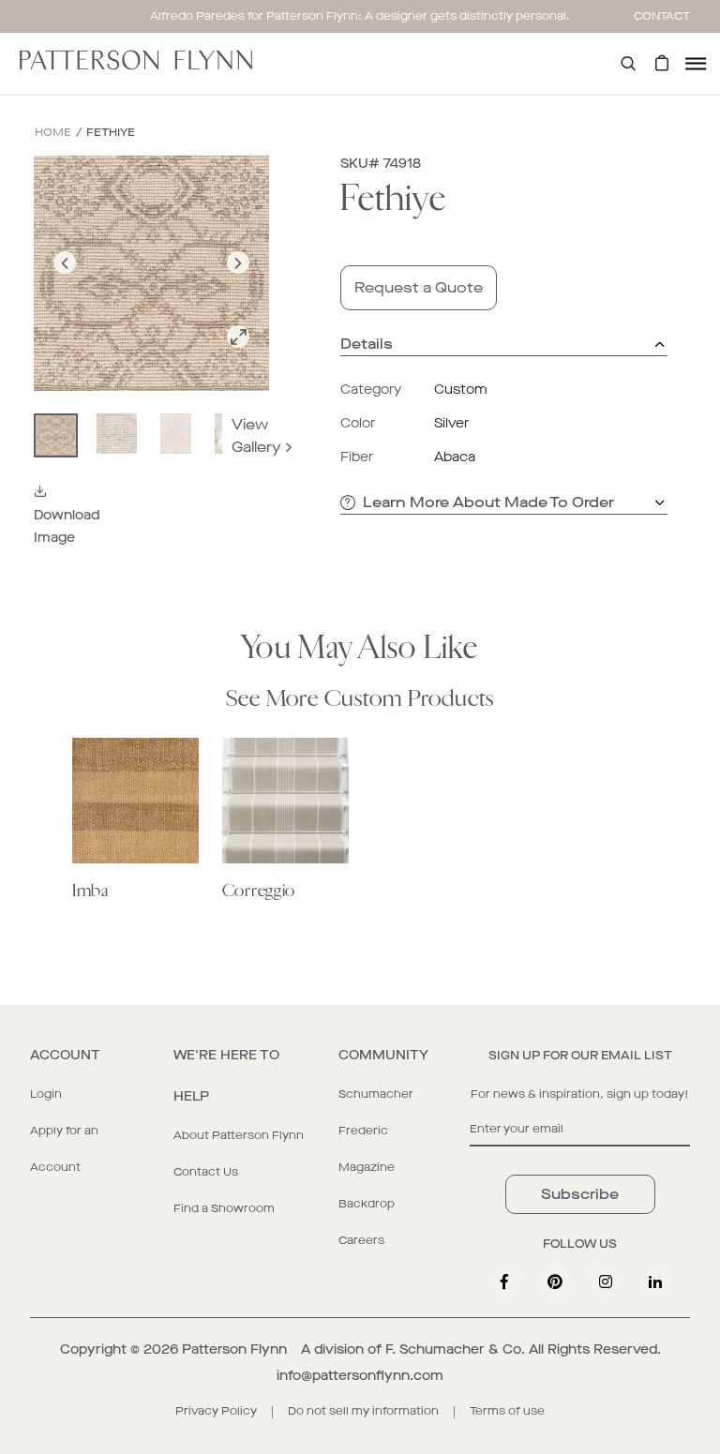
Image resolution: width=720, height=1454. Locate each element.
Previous (64, 284)
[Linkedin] (655, 1281)
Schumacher (375, 1094)
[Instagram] (606, 1281)
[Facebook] (504, 1281)
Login (46, 1094)
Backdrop (366, 1203)
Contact (662, 15)
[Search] (628, 63)
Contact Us (205, 1171)
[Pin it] (555, 1281)
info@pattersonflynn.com (360, 1376)
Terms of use (507, 1410)
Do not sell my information (363, 1410)
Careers (361, 1240)
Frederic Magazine (366, 1149)
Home (53, 133)
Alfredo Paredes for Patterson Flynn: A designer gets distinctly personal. (360, 15)
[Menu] (695, 63)
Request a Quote (418, 287)
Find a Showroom (224, 1208)
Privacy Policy (216, 1410)
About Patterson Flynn (238, 1135)
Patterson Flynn (234, 1349)
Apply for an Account (64, 1149)
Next (238, 284)
